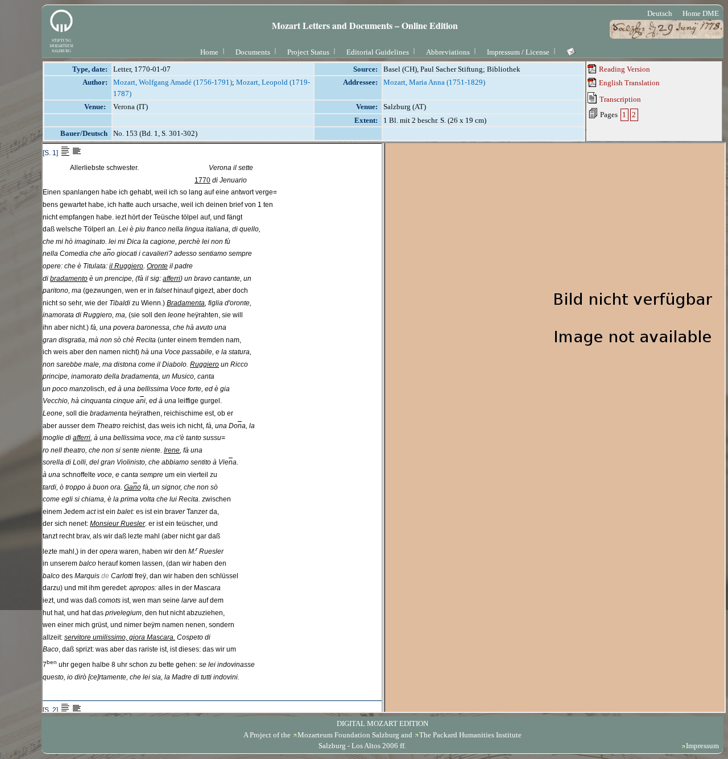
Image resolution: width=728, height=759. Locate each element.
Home (209, 52)
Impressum (702, 745)
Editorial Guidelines (377, 52)
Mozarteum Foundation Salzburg (348, 735)
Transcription (619, 99)
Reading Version (623, 69)
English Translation (628, 82)
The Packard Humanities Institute (470, 735)
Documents (252, 52)
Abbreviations (448, 52)
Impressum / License (518, 52)
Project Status (308, 52)
